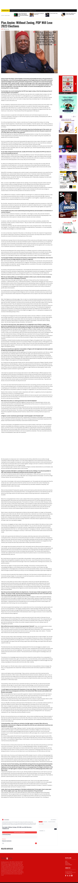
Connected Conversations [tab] (51, 821)
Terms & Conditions (68, 864)
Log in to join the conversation (19, 832)
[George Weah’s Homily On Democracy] (32, 15)
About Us (66, 862)
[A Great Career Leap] (47, 15)
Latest (2, 29)
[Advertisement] (29, 809)
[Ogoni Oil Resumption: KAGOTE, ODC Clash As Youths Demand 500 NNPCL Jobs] (16, 15)
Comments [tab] (40, 821)
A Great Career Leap (53, 13)
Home (66, 861)
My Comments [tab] (45, 821)
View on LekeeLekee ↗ (53, 819)
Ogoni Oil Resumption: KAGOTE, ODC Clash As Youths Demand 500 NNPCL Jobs (23, 15)
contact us (68, 873)
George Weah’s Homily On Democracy (39, 14)
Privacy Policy (67, 863)
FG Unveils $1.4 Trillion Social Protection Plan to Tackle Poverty (22, 10)
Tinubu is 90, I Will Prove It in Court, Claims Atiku (71, 14)
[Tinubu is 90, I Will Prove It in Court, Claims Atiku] (63, 15)
